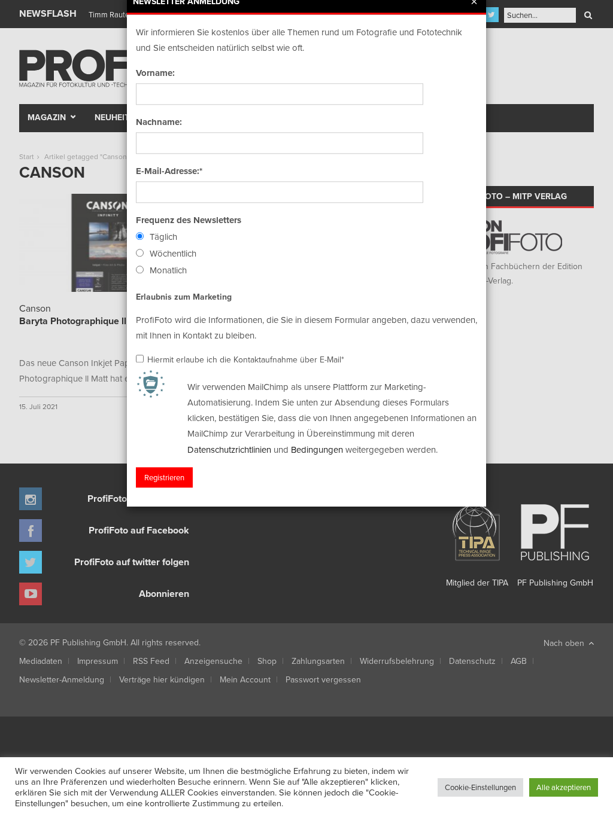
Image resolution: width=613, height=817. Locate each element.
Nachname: (159, 122)
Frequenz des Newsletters (188, 220)
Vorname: (155, 73)
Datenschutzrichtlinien (229, 449)
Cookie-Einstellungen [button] (480, 787)
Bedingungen (317, 449)
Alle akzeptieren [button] (563, 787)
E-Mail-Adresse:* (169, 171)
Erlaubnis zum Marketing (184, 297)
